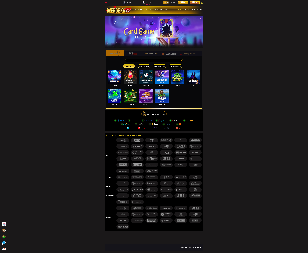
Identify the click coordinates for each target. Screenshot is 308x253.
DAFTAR (194, 3)
